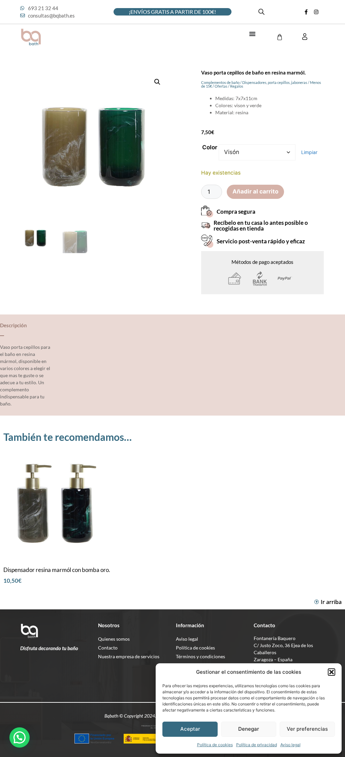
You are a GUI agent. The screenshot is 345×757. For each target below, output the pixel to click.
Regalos (236, 86)
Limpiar (309, 152)
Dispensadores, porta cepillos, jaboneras (274, 82)
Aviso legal (290, 744)
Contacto (108, 647)
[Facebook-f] (306, 12)
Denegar (248, 729)
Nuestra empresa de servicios (128, 656)
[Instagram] (316, 12)
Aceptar (190, 729)
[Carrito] (280, 37)
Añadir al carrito (255, 191)
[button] (331, 672)
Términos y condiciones (200, 656)
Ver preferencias (307, 729)
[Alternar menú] (252, 33)
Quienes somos (114, 639)
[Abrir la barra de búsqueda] (261, 12)
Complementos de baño (220, 82)
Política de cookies (215, 744)
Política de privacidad (256, 744)
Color (209, 147)
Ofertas (221, 86)
